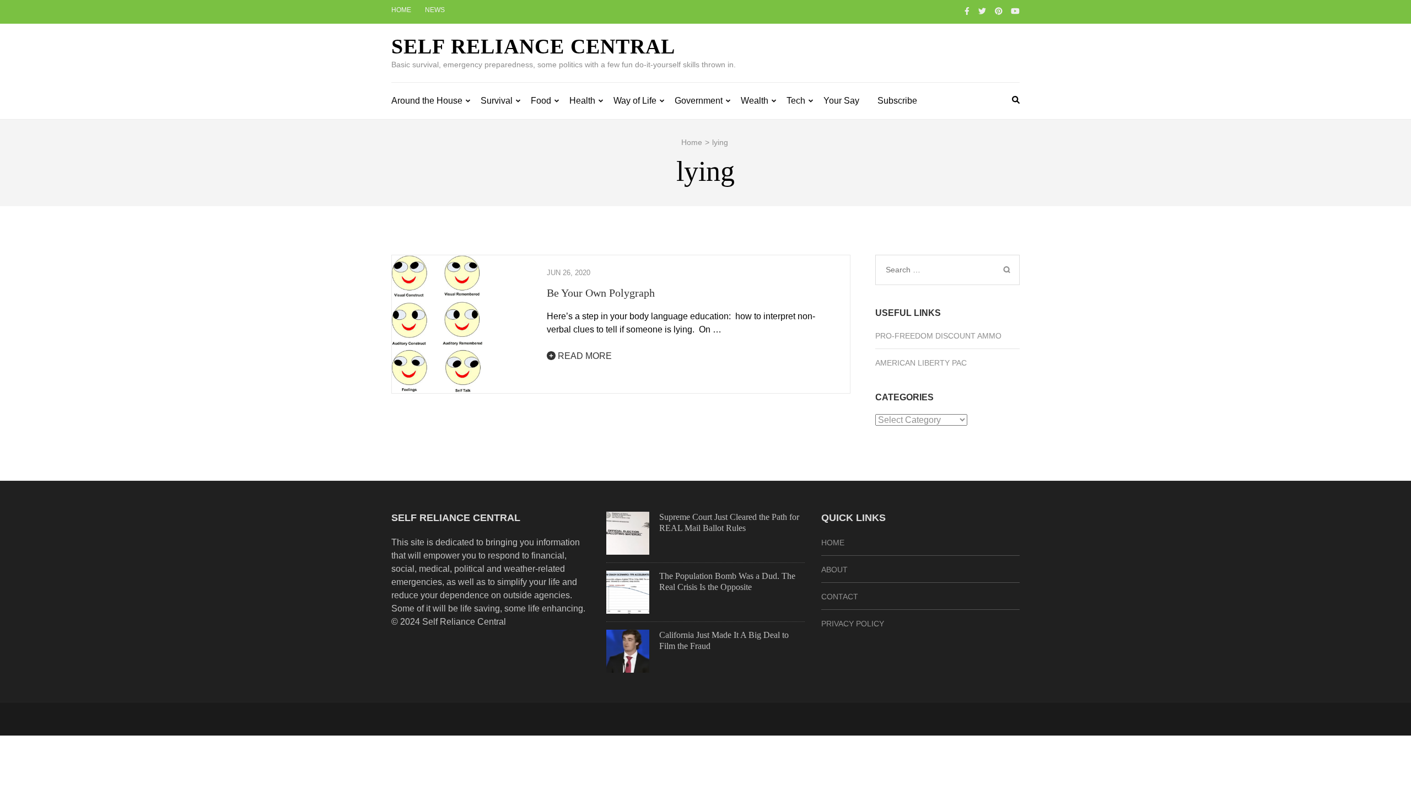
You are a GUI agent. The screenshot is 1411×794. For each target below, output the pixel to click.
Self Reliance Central (533, 46)
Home (401, 10)
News (435, 10)
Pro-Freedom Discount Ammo (938, 335)
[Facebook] (967, 11)
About (834, 569)
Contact (839, 596)
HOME (832, 542)
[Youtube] (1015, 11)
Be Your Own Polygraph (601, 293)
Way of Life (634, 100)
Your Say (841, 100)
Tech (796, 100)
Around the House (426, 100)
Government (699, 100)
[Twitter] (982, 11)
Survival (497, 100)
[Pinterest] (999, 11)
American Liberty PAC (921, 362)
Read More (584, 356)
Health (582, 100)
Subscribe (897, 100)
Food (541, 100)
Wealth (754, 100)
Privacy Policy (852, 623)
